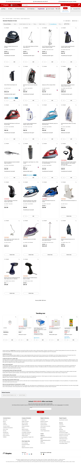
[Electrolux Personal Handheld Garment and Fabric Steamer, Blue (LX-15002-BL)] (12, 269)
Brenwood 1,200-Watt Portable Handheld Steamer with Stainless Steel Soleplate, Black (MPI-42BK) (68, 163)
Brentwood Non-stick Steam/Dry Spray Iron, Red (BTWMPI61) (49, 163)
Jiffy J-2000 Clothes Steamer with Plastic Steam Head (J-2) (30, 47)
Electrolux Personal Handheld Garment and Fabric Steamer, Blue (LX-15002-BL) (12, 278)
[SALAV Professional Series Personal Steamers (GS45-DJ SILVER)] (50, 37)
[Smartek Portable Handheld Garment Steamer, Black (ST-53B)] (69, 37)
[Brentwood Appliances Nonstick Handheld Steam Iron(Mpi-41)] (12, 153)
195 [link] (46, 244)
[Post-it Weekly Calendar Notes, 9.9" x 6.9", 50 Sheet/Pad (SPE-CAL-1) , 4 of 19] (55, 322)
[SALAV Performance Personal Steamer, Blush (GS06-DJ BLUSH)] (50, 230)
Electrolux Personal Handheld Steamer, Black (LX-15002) (30, 278)
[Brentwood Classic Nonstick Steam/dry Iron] (31, 76)
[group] (10, 328)
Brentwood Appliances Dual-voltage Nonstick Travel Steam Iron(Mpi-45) (29, 201)
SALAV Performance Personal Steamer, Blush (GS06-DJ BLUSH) (49, 240)
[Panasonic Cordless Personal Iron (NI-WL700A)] (12, 37)
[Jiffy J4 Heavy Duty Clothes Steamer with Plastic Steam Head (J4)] (12, 230)
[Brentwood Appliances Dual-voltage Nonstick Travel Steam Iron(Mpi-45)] (31, 191)
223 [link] (65, 90)
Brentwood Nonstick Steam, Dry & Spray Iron (68, 124)
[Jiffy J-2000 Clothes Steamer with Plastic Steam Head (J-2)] (31, 37)
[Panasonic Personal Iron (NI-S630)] (31, 230)
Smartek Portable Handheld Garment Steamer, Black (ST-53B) (67, 47)
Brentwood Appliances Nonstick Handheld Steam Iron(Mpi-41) (11, 163)
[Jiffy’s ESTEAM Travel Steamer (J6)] (12, 76)
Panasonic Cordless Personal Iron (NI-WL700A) (11, 47)
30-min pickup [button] (67, 336)
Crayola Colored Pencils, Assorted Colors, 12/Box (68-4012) (71, 328)
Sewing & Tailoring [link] (16, 18)
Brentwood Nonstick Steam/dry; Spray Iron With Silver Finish (50, 124)
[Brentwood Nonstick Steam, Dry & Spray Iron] (69, 114)
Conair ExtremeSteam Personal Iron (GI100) (48, 201)
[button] (59, 5)
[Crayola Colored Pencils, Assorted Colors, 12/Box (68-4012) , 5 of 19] (71, 322)
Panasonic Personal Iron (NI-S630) (29, 239)
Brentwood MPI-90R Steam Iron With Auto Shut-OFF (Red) (12, 124)
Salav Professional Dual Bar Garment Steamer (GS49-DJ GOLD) (67, 85)
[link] (13, 1)
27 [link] (8, 51)
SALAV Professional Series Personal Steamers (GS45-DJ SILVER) (48, 47)
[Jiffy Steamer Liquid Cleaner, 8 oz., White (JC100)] (31, 153)
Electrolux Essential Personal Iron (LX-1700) (68, 240)
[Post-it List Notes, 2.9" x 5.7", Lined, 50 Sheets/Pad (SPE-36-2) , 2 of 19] (25, 322)
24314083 (5, 327)
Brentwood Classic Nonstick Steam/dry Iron (30, 85)
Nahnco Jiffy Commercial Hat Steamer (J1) (69, 200)
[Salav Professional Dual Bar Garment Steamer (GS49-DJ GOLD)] (69, 76)
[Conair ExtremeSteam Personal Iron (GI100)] (50, 191)
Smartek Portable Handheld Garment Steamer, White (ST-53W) (29, 124)
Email (31, 407)
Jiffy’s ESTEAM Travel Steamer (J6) (10, 84)
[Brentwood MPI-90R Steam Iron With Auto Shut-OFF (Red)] (12, 114)
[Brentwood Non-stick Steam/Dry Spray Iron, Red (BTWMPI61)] (50, 153)
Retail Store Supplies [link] (9, 18)
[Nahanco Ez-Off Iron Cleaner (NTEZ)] (50, 76)
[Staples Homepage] (5, 5)
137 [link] (46, 51)
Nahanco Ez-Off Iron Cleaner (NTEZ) (48, 84)
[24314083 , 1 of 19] (10, 322)
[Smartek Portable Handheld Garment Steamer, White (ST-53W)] (31, 114)
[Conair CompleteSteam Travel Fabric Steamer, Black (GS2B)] (12, 191)
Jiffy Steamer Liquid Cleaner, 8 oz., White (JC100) (30, 163)
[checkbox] (53, 24)
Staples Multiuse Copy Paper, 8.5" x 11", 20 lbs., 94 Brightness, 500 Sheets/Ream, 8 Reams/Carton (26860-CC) (40, 328)
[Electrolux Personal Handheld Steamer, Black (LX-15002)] (31, 269)
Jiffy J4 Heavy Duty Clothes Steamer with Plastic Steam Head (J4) (11, 240)
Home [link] (4, 18)
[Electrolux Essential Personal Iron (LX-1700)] (69, 230)
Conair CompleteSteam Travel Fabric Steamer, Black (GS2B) (10, 201)
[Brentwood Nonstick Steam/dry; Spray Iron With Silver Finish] (50, 114)
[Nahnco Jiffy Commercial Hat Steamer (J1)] (69, 191)
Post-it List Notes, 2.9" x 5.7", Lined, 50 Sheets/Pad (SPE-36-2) (25, 328)
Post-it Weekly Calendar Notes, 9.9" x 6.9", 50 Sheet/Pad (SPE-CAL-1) (55, 328)
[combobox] (41, 5)
